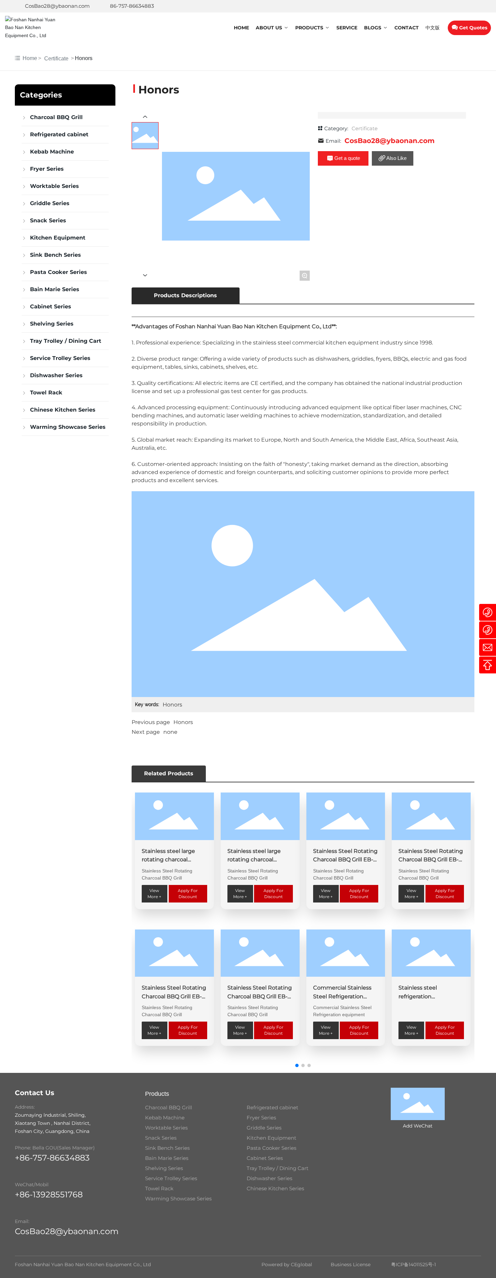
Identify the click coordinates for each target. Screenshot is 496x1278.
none (170, 732)
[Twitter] (458, 6)
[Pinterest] (478, 6)
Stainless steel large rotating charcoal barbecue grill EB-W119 (258, 859)
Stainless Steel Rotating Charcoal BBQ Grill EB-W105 (259, 996)
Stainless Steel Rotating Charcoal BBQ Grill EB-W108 (345, 859)
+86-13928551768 (49, 1194)
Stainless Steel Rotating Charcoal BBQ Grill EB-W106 (174, 996)
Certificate (56, 58)
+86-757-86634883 (52, 1158)
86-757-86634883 (132, 6)
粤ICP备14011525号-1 (413, 1264)
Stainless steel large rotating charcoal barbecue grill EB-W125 (173, 859)
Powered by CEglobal (286, 1264)
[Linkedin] (448, 6)
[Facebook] (438, 6)
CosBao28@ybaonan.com (57, 6)
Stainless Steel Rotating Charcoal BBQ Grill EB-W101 (430, 859)
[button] (297, 1065)
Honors (183, 722)
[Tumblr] (468, 6)
